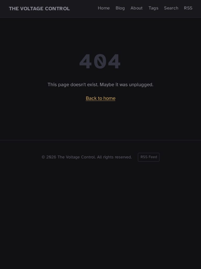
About (137, 8)
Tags (153, 8)
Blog (120, 8)
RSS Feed (149, 157)
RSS (188, 8)
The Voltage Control (39, 8)
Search (171, 8)
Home (104, 8)
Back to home (100, 98)
